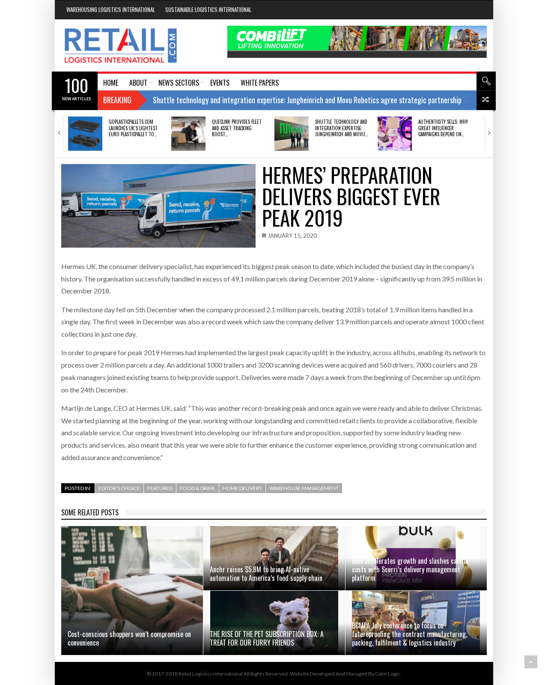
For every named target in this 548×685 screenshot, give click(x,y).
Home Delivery (242, 488)
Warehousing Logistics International (110, 9)
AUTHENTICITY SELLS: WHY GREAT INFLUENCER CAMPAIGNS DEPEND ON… (443, 128)
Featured (160, 488)
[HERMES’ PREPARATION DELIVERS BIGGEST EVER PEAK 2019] (158, 206)
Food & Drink (197, 488)
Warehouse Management (304, 488)
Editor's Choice (119, 488)
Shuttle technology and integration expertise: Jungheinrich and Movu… (341, 128)
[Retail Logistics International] (120, 45)
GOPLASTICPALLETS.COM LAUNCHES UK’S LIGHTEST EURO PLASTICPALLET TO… (133, 128)
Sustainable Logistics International (208, 9)
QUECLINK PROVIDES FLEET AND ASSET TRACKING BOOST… (237, 128)
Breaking (117, 99)
